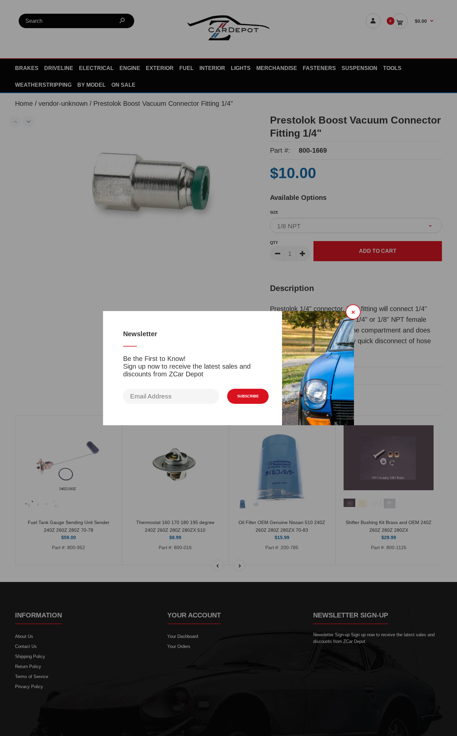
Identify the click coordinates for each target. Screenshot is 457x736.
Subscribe (248, 396)
